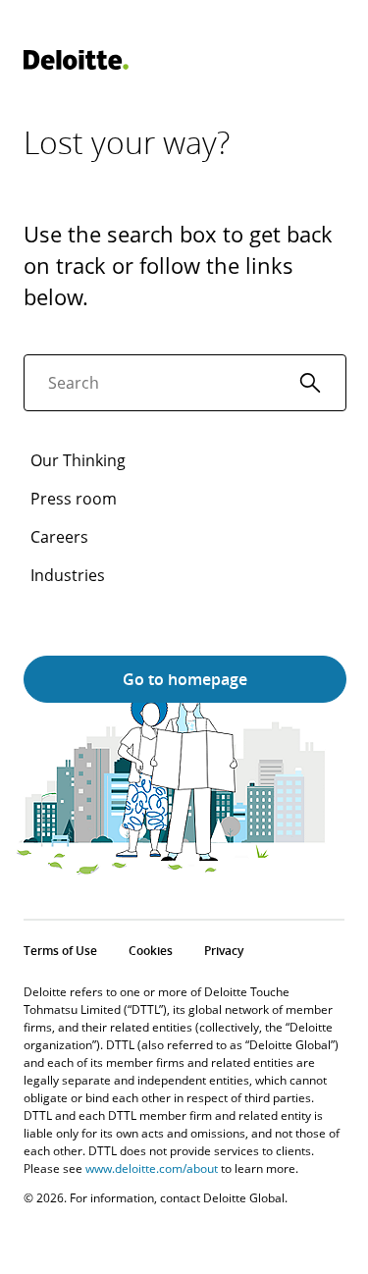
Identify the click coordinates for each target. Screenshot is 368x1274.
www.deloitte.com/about (151, 1168)
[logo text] (76, 60)
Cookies (151, 950)
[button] (310, 382)
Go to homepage (185, 679)
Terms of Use (60, 950)
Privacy (223, 950)
